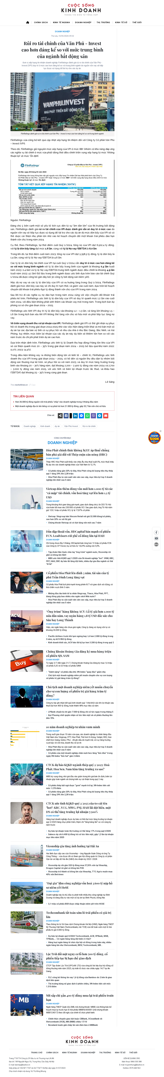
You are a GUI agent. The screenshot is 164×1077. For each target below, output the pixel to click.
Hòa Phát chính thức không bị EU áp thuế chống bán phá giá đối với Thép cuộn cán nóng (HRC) (77, 452)
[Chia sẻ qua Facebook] (156, 532)
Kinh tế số (121, 22)
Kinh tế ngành (61, 22)
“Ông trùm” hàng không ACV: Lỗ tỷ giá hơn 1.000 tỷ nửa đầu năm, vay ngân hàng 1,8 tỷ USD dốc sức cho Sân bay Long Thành (80, 616)
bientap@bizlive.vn (22, 1065)
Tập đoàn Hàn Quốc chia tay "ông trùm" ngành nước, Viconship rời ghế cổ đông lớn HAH (78, 553)
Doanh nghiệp (83, 22)
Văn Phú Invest (71, 426)
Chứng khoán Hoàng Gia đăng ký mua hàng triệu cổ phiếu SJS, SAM (78, 654)
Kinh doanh (45, 426)
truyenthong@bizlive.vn (134, 1065)
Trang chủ (36, 1052)
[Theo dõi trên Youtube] (156, 538)
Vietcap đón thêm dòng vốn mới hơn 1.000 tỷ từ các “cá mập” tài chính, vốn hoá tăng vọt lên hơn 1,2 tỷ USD (79, 493)
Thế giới (137, 22)
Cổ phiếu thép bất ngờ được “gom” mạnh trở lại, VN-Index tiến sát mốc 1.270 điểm (78, 786)
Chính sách (41, 22)
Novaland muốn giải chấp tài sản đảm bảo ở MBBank (73, 1025)
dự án (57, 426)
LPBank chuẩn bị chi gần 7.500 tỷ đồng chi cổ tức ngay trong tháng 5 (80, 712)
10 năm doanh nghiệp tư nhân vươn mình (73, 727)
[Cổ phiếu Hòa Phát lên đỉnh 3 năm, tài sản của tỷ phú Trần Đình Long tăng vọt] (27, 583)
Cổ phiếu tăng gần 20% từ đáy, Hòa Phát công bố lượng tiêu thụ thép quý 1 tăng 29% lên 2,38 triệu (79, 472)
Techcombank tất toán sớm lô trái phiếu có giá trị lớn (78, 915)
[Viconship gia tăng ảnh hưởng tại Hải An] (27, 856)
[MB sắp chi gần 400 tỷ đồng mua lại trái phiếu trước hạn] (27, 1005)
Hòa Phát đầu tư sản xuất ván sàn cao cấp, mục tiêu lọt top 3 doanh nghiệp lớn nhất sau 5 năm (79, 478)
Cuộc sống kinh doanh (82, 1041)
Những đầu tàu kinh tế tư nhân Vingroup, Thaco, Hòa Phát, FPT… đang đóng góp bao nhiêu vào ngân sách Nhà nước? (77, 595)
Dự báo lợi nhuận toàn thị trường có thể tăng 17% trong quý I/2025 (79, 831)
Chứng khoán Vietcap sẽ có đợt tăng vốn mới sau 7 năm (74, 522)
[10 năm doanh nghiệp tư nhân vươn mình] (27, 736)
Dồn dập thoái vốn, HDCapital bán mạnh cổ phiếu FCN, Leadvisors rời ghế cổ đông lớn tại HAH (78, 534)
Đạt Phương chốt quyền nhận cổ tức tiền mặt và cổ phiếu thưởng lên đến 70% (79, 716)
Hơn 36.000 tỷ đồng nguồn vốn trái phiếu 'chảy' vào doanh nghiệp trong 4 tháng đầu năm (56, 402)
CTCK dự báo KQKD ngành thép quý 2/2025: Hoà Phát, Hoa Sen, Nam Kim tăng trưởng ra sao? (77, 767)
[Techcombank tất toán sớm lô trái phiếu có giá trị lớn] (27, 922)
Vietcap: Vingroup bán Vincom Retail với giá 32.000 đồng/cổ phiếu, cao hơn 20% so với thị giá (78, 517)
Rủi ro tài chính (89, 426)
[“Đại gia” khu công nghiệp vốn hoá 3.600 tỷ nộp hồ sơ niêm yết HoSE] (27, 893)
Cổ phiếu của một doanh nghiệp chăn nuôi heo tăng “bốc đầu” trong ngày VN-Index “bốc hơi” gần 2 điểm (79, 754)
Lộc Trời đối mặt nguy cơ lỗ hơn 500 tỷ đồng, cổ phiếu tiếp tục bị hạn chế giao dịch (76, 956)
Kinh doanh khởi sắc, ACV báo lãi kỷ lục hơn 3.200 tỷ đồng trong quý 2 (81, 642)
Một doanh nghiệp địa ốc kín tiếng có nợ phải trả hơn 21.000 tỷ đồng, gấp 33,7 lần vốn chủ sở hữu (60, 406)
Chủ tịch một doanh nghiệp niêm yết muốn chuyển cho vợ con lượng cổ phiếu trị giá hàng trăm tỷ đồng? (79, 676)
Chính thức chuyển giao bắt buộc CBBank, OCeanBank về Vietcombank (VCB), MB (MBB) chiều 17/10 (74, 1020)
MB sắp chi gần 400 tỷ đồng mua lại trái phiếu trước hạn (80, 998)
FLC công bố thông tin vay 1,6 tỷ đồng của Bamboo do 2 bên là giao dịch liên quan (79, 978)
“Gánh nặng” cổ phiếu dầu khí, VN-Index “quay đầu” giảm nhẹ (77, 672)
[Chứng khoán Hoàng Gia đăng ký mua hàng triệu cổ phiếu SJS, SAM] (27, 661)
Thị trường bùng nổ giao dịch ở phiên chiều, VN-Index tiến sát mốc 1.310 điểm (78, 985)
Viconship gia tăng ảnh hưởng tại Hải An (72, 846)
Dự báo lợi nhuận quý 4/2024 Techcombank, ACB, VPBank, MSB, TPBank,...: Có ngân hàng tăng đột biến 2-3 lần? (77, 937)
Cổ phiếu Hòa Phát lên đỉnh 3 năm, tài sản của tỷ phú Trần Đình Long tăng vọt (77, 575)
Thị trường (103, 22)
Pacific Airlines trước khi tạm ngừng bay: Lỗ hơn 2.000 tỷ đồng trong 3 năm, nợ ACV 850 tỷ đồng (79, 637)
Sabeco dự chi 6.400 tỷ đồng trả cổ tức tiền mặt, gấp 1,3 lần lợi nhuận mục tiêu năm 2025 (80, 835)
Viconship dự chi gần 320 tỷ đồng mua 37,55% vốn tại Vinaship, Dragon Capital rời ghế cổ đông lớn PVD (76, 866)
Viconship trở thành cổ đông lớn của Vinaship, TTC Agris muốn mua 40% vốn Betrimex (79, 873)
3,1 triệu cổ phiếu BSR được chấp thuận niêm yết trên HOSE (76, 904)
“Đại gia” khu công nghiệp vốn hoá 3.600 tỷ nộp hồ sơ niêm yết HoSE (79, 885)
